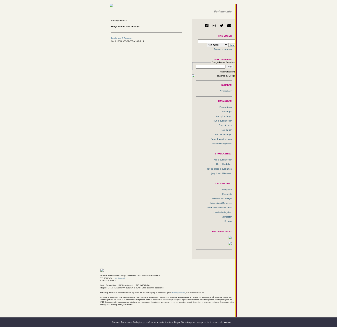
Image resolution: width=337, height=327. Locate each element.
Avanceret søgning (223, 49)
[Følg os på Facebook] (207, 25)
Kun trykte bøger (224, 116)
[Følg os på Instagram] (214, 25)
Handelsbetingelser (223, 212)
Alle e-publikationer (223, 160)
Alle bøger (227, 111)
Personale (227, 194)
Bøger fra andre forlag (221, 139)
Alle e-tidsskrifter (224, 164)
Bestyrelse (227, 189)
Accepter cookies (223, 322)
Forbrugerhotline (178, 293)
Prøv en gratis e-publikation (219, 169)
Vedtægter (227, 217)
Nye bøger (227, 130)
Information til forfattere (221, 203)
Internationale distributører (219, 207)
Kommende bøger (223, 134)
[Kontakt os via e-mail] (229, 25)
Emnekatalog (225, 107)
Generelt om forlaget (222, 198)
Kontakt (228, 221)
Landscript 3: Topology (122, 38)
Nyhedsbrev (226, 91)
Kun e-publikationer (223, 121)
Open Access (225, 125)
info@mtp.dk (120, 278)
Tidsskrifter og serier (222, 143)
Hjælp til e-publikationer (221, 173)
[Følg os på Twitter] (221, 25)
